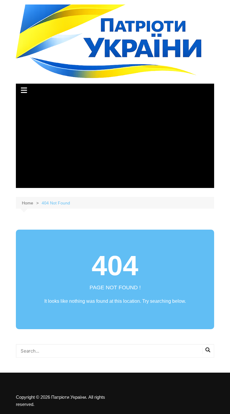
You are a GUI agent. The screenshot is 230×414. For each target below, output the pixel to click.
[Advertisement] (115, 143)
